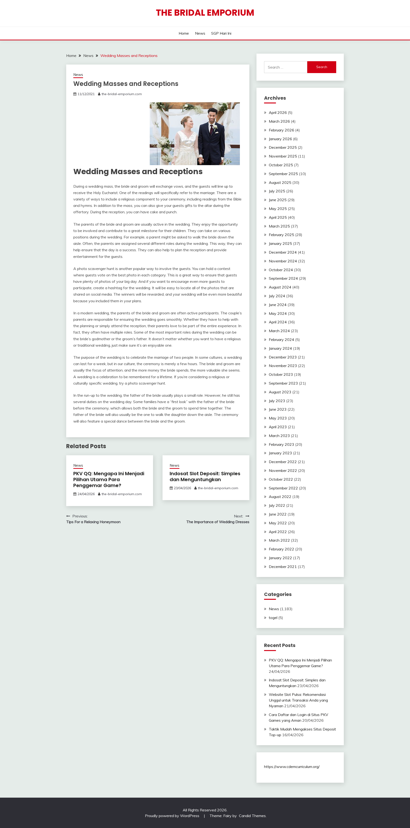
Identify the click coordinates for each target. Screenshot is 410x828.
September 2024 (283, 278)
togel (273, 617)
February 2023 (281, 444)
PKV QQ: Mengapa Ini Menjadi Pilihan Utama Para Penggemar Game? (108, 479)
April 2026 (278, 112)
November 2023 (283, 365)
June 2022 (278, 514)
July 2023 (277, 400)
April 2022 (278, 531)
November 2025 (283, 156)
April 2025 (278, 217)
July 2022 (277, 505)
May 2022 (278, 523)
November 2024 (283, 261)
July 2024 (277, 295)
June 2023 (278, 409)
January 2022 (280, 557)
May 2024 (278, 313)
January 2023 (280, 453)
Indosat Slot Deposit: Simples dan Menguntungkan (205, 476)
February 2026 (281, 130)
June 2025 (278, 199)
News (200, 33)
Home (184, 33)
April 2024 (278, 322)
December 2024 (283, 252)
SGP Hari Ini (221, 33)
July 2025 (277, 191)
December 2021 (283, 566)
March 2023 (279, 435)
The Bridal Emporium (205, 12)
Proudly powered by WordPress (172, 815)
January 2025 (280, 243)
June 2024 (278, 304)
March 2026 (279, 121)
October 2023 (281, 374)
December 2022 (283, 461)
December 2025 (283, 147)
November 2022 (283, 470)
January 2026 (280, 138)
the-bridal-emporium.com (122, 94)
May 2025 (278, 208)
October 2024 (281, 269)
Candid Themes (252, 815)
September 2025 (283, 173)
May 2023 (278, 418)
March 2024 (279, 330)
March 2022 (279, 540)
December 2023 (283, 357)
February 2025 (281, 234)
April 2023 (278, 426)
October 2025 (281, 165)
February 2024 (281, 339)
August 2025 (280, 182)
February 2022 (281, 549)
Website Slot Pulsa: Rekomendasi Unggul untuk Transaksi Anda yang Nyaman (298, 700)
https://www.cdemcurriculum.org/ (292, 766)
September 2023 (283, 383)
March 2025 (279, 226)
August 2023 (280, 392)
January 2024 (280, 348)
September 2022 (283, 488)
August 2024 (280, 287)
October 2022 (281, 479)
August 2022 (280, 496)
